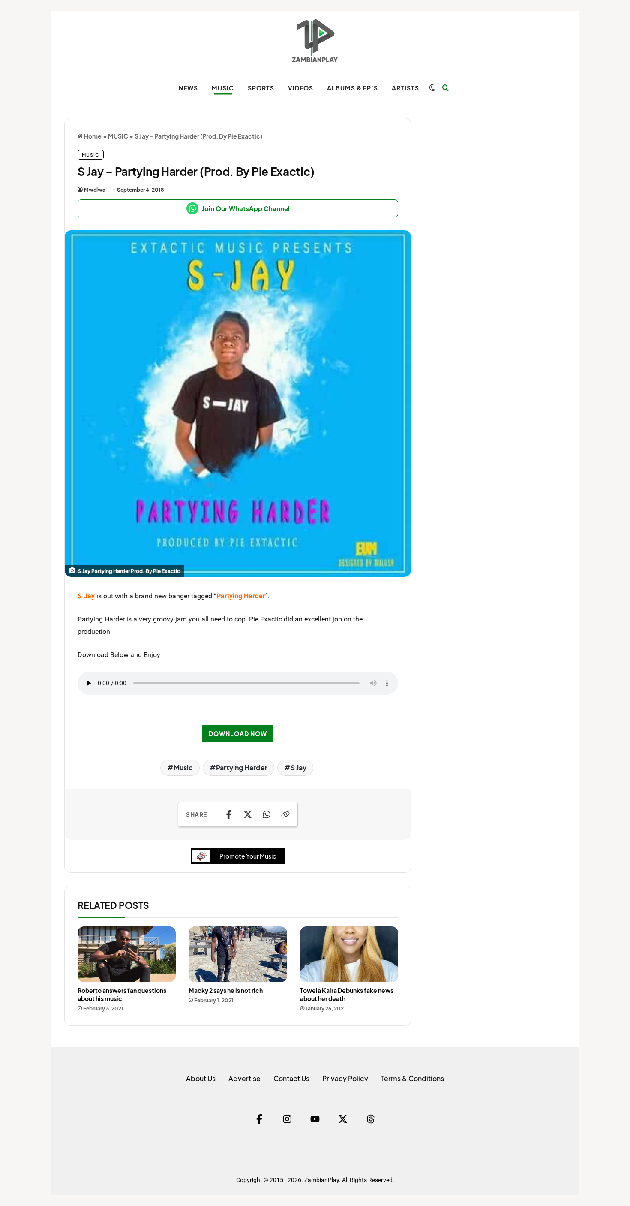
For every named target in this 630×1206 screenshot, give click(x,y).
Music (183, 767)
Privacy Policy (345, 1078)
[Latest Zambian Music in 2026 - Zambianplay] (314, 40)
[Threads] (370, 1119)
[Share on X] (247, 814)
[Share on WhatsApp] (266, 814)
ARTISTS (405, 88)
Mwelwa (94, 190)
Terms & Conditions (412, 1078)
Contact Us (291, 1078)
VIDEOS (300, 88)
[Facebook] (259, 1119)
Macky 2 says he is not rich (226, 990)
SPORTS (261, 88)
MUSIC (223, 88)
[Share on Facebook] (228, 814)
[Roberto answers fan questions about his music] (127, 954)
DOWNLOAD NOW (238, 733)
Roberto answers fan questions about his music (122, 994)
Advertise (244, 1078)
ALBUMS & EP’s (352, 88)
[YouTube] (315, 1119)
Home (92, 136)
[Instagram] (287, 1119)
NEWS (188, 88)
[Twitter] (343, 1119)
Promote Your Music (247, 856)
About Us (201, 1078)
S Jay (298, 767)
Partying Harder (241, 767)
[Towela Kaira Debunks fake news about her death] (349, 954)
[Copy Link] (285, 814)
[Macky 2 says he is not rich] (238, 954)
